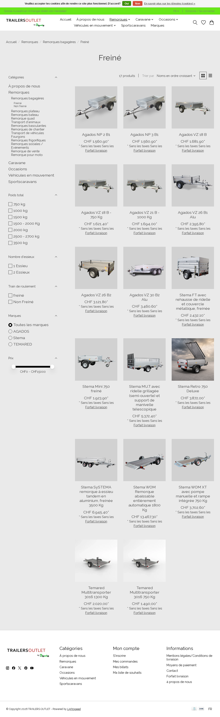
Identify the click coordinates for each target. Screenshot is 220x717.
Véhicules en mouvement (31, 175)
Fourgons (18, 136)
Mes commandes (125, 661)
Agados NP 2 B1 (96, 134)
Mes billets (120, 667)
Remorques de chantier (27, 129)
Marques (157, 25)
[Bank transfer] (201, 709)
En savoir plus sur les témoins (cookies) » (169, 3)
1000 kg (20, 210)
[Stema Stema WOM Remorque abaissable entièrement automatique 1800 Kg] (144, 460)
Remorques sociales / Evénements (27, 145)
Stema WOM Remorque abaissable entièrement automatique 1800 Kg (144, 498)
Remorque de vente (25, 151)
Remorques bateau (25, 115)
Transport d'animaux (25, 122)
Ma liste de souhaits (127, 672)
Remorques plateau (25, 111)
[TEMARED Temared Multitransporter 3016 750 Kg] (144, 561)
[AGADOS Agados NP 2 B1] (96, 107)
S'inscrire (119, 655)
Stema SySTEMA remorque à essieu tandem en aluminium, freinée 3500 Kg (96, 496)
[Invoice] (194, 709)
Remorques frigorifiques (28, 140)
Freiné (17, 103)
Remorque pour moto (27, 155)
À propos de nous (90, 19)
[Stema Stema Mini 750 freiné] (96, 359)
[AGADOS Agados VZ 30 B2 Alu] (144, 268)
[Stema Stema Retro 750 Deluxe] (193, 359)
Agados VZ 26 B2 (96, 295)
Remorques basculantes (28, 125)
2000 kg (20, 230)
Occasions (17, 169)
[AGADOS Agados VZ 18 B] (193, 107)
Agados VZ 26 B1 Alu (193, 214)
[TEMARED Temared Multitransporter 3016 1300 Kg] (96, 561)
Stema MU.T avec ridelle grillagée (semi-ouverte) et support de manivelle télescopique (144, 397)
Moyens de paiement (181, 665)
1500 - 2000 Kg (26, 223)
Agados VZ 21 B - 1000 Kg (144, 214)
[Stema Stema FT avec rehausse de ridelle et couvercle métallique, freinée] (193, 268)
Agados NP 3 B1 (144, 134)
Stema (19, 337)
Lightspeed (74, 709)
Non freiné (20, 106)
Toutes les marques (31, 324)
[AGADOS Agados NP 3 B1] (144, 107)
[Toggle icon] (195, 22)
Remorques (29, 42)
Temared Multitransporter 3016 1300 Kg (96, 592)
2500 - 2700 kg (26, 236)
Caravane (17, 162)
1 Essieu (20, 265)
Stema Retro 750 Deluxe (193, 388)
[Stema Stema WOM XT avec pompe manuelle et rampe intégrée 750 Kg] (193, 460)
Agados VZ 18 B (193, 134)
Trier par (148, 76)
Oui (127, 3)
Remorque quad (23, 118)
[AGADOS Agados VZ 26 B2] (96, 268)
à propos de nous (179, 682)
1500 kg (20, 217)
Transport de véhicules (27, 133)
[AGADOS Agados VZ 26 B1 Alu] (193, 185)
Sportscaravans (133, 25)
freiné (18, 295)
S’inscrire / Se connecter (200, 11)
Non (137, 3)
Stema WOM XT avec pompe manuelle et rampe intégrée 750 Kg (193, 494)
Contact (172, 670)
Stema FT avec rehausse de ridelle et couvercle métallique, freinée (193, 302)
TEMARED (22, 344)
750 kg (19, 204)
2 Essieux (21, 272)
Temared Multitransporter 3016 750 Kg (144, 592)
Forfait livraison (96, 150)
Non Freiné (23, 301)
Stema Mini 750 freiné (96, 388)
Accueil (65, 19)
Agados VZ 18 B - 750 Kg (96, 214)
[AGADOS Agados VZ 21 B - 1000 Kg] (144, 185)
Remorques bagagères (59, 42)
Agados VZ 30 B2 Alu (145, 297)
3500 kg (20, 242)
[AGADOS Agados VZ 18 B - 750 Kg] (96, 185)
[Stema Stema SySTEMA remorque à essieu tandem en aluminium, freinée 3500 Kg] (96, 460)
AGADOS (21, 331)
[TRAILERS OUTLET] (26, 22)
